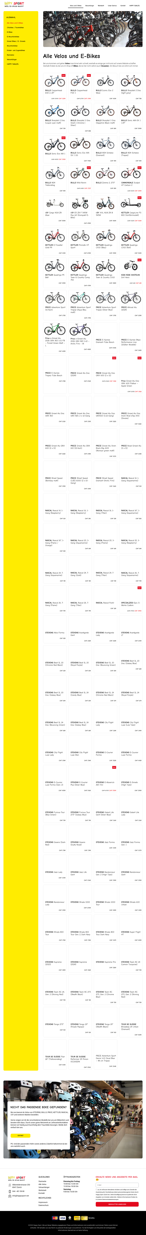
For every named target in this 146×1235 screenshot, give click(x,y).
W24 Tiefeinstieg (50, 184)
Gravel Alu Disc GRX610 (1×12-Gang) (105, 414)
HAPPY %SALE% (134, 6)
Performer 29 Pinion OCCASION (79, 1059)
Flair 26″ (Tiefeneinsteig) (55, 1058)
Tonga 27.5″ (54, 1024)
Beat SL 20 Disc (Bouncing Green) (106, 664)
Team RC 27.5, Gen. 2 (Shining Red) (130, 994)
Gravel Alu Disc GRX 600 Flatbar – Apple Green (130, 383)
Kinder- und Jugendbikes (16, 50)
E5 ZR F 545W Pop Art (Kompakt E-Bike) (80, 215)
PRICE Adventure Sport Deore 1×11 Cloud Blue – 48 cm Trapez (106, 1058)
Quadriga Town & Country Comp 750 (80, 277)
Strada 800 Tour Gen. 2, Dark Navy (80, 933)
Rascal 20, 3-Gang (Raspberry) (130, 541)
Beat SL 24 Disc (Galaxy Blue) (79, 723)
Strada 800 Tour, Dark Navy (105, 933)
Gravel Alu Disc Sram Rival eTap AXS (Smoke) (130, 416)
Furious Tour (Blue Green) (55, 813)
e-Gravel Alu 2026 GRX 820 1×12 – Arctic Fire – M (80, 341)
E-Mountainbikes (13, 37)
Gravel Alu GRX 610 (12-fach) (80, 447)
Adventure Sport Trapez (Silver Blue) (106, 308)
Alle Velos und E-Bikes (15, 23)
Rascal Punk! (105, 603)
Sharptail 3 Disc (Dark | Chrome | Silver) (80, 123)
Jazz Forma (105, 842)
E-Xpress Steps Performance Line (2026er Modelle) (130, 342)
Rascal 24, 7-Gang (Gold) (79, 574)
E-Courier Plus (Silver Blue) (79, 783)
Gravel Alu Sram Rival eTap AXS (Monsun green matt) (106, 448)
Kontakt (123, 6)
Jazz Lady (53, 872)
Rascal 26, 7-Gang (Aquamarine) (130, 574)
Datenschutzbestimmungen (110, 1199)
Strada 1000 (80, 902)
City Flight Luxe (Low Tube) (130, 723)
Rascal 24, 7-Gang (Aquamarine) (54, 574)
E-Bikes (9, 32)
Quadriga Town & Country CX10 (105, 276)
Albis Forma (54, 633)
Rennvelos (10, 55)
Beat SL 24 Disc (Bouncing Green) (55, 723)
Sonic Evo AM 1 (55, 154)
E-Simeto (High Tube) (129, 783)
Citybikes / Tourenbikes (15, 28)
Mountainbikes (12, 46)
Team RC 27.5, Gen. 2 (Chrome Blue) (105, 994)
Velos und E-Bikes (75, 6)
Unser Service (112, 6)
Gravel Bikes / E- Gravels (16, 41)
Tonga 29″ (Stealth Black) (104, 1025)
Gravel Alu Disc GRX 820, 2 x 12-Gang (80, 414)
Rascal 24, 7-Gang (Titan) (105, 574)
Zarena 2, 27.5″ (105, 183)
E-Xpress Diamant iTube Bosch (105, 341)
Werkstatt (101, 6)
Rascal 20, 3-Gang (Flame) (105, 541)
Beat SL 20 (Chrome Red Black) (54, 664)
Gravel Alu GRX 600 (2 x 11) (55, 447)
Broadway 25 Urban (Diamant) (129, 1026)
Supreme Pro (106, 962)
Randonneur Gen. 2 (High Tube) (105, 873)
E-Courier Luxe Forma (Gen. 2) (54, 783)
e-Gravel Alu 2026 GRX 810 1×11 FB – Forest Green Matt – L (55, 342)
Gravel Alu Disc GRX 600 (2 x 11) (105, 374)
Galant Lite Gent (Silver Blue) (105, 813)
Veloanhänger (89, 6)
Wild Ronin (78, 183)
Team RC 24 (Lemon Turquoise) (130, 963)
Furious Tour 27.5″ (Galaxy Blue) (80, 813)
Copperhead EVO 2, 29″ (53, 91)
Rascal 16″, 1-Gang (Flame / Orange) (54, 543)
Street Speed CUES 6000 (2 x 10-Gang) (79, 480)
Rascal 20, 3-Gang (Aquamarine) (80, 541)
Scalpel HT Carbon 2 (130, 184)
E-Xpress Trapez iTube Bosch (53, 374)
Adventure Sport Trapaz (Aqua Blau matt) (81, 309)
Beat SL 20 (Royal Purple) (80, 664)
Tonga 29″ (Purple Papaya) (79, 1025)
